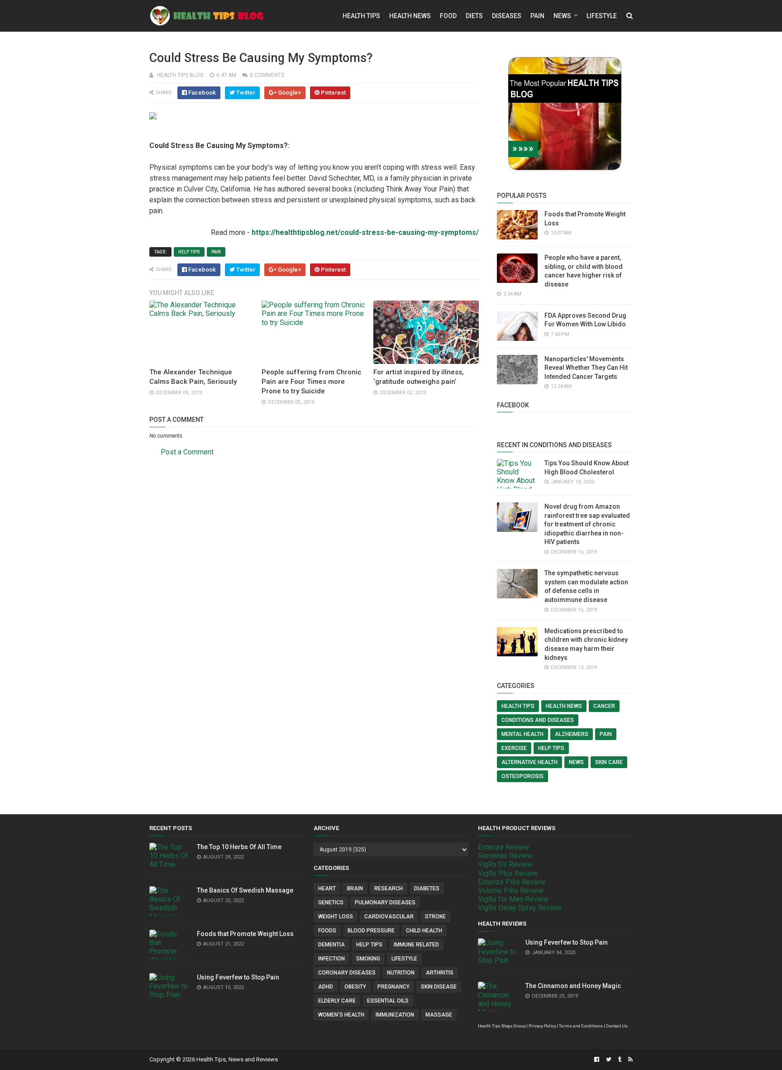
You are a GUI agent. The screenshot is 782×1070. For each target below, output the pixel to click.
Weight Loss (335, 916)
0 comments (267, 75)
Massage (438, 1015)
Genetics (330, 902)
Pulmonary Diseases (385, 902)
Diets (474, 15)
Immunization (395, 1015)
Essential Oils (388, 1001)
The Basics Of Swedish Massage (245, 890)
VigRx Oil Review (505, 864)
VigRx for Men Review (513, 899)
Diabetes (426, 888)
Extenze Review (503, 847)
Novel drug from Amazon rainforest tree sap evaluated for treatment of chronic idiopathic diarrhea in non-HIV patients (587, 524)
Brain (355, 888)
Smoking (368, 958)
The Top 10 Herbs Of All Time (239, 846)
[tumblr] (620, 1059)
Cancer (604, 706)
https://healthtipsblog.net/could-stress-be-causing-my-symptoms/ (365, 232)
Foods (327, 930)
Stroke (435, 916)
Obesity (355, 987)
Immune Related (416, 944)
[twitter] (609, 1059)
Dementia (331, 944)
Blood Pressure (371, 930)
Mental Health (522, 734)
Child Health (424, 930)
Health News (410, 15)
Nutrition (401, 973)
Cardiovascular (389, 916)
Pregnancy (393, 987)
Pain (537, 15)
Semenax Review (505, 855)
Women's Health (341, 1015)
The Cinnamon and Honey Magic (573, 985)
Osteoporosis (522, 776)
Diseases (506, 15)
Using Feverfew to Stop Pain (238, 977)
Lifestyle (601, 15)
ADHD (325, 987)
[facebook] (596, 1059)
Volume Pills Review (511, 890)
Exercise (514, 748)
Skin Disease (439, 987)
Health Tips (361, 15)
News (562, 15)
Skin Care (609, 762)
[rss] (629, 1059)
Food (448, 15)
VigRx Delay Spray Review (520, 907)
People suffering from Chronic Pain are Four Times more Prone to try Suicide (312, 381)
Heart (327, 888)
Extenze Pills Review (511, 882)
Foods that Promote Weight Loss (245, 933)
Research (388, 888)
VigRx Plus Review (508, 873)
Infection (331, 958)
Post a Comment (187, 452)
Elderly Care (337, 1001)
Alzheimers (571, 734)
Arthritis (439, 973)
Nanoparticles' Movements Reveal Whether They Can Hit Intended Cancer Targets (586, 367)
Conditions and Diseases (537, 720)
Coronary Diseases (347, 973)
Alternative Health (529, 762)
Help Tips (189, 251)
